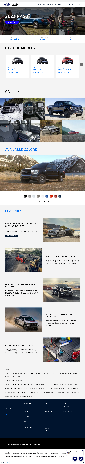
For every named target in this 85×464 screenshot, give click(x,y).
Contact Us (10, 441)
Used (55, 4)
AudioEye (22, 444)
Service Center (48, 406)
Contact (7, 406)
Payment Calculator (67, 408)
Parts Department (49, 411)
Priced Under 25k (28, 416)
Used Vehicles (27, 411)
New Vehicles (27, 406)
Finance (68, 4)
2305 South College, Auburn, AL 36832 (76, 1)
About (73, 4)
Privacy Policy (10, 444)
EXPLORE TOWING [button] (11, 236)
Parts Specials (27, 430)
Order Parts (47, 414)
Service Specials (28, 427)
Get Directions (10, 411)
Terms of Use (22, 441)
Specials (39, 4)
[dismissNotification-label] (82, 450)
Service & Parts (61, 4)
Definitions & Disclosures (32, 441)
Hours (7, 403)
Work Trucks (50, 4)
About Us (8, 408)
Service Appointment (49, 408)
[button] (79, 4)
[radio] (25, 196)
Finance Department (67, 406)
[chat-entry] (75, 458)
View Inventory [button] (12, 22)
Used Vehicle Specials (29, 424)
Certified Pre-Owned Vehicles (31, 414)
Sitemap (16, 441)
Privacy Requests (36, 444)
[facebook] (6, 415)
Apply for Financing (67, 411)
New (44, 4)
